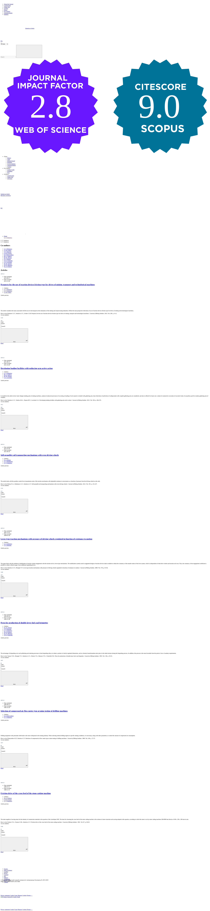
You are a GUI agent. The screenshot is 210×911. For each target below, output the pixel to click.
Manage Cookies (22, 895)
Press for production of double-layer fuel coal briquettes (24, 623)
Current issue (7, 5)
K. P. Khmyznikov (9, 255)
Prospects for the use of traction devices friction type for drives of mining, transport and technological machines (48, 285)
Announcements (8, 13)
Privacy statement (5, 895)
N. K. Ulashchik (8, 260)
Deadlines (9, 171)
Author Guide (10, 170)
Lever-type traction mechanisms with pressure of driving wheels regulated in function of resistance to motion (46, 539)
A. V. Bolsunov (8, 249)
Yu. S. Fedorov (8, 266)
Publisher (9, 162)
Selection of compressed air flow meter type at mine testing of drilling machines (34, 711)
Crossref (6, 874)
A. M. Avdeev (7, 250)
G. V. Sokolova (8, 237)
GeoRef (6, 872)
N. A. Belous (7, 259)
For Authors (7, 11)
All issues (9, 178)
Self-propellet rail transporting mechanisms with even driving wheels (30, 455)
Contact (9, 167)
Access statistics (11, 164)
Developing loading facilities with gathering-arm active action (27, 368)
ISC (5, 876)
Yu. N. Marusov (8, 265)
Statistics (6, 14)
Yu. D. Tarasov (8, 263)
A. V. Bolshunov (8, 461)
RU (2, 41)
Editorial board (11, 161)
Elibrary (6, 877)
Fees (8, 172)
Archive (6, 8)
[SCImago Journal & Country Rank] (10, 897)
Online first (7, 7)
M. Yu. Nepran (8, 258)
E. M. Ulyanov (8, 253)
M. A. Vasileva (8, 256)
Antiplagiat (7, 879)
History (9, 158)
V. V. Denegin (7, 252)
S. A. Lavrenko (8, 262)
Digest (5, 10)
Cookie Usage (13, 895)
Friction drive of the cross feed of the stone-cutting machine (26, 793)
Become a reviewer (6, 195)
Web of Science (8, 870)
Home (5, 236)
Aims (8, 159)
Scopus (6, 869)
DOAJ (5, 873)
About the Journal (8, 4)
